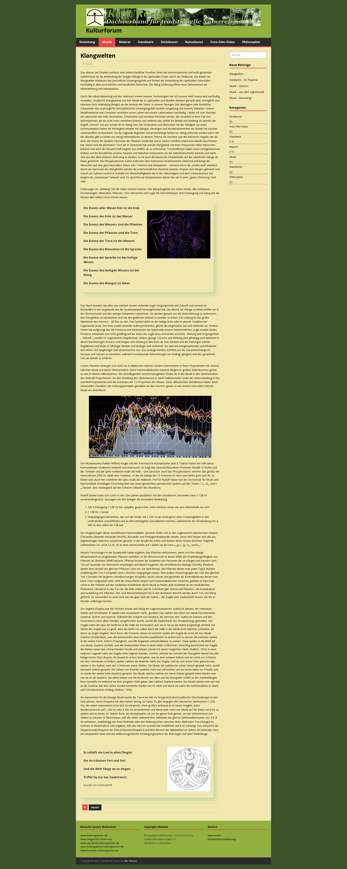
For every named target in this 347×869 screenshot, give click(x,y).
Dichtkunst (169, 42)
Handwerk (145, 42)
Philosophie (251, 42)
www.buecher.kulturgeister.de (99, 850)
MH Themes (131, 860)
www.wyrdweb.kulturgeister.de (99, 843)
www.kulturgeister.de (94, 835)
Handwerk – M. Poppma (243, 80)
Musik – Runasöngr (240, 98)
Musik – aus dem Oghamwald (246, 92)
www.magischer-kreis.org (96, 839)
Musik (107, 42)
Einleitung (87, 42)
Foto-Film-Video (223, 42)
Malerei (124, 42)
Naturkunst (194, 42)
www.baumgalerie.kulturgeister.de (102, 846)
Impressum (214, 835)
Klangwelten (236, 74)
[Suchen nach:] (248, 55)
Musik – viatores (239, 86)
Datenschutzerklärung (222, 839)
